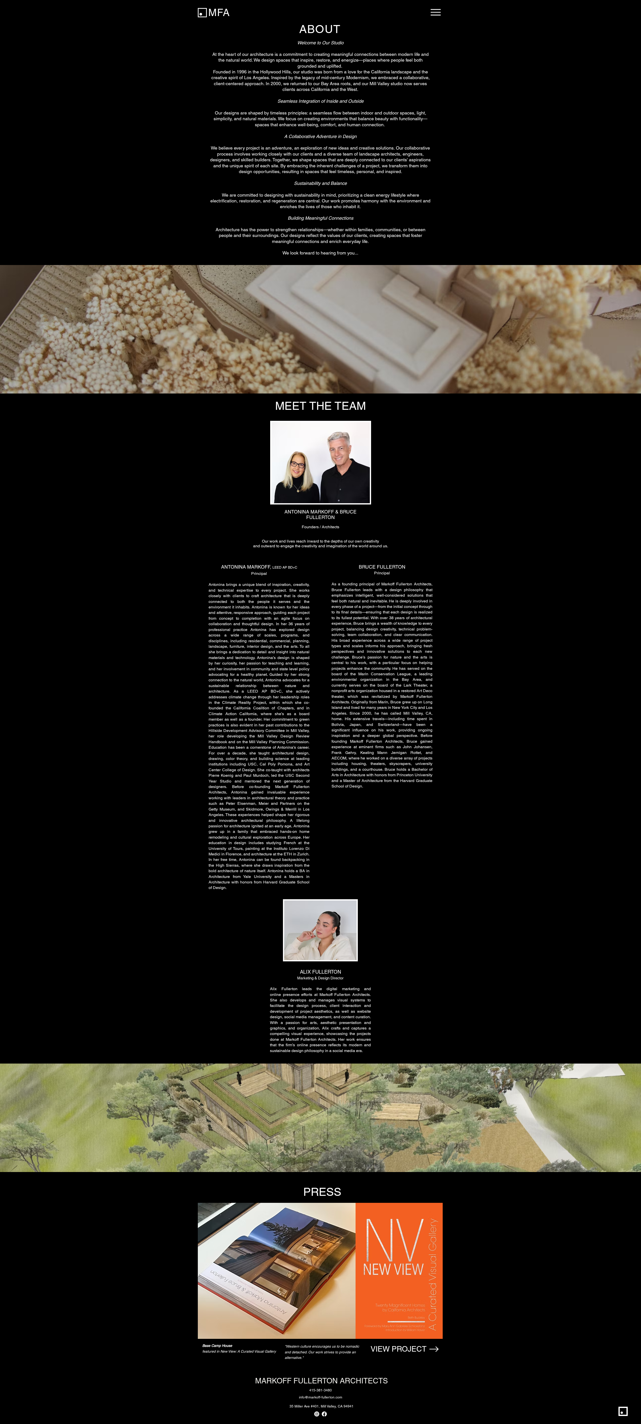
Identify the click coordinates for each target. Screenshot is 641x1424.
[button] (320, 1192)
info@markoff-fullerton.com (320, 1397)
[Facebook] (324, 1413)
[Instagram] (316, 1413)
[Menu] (435, 12)
